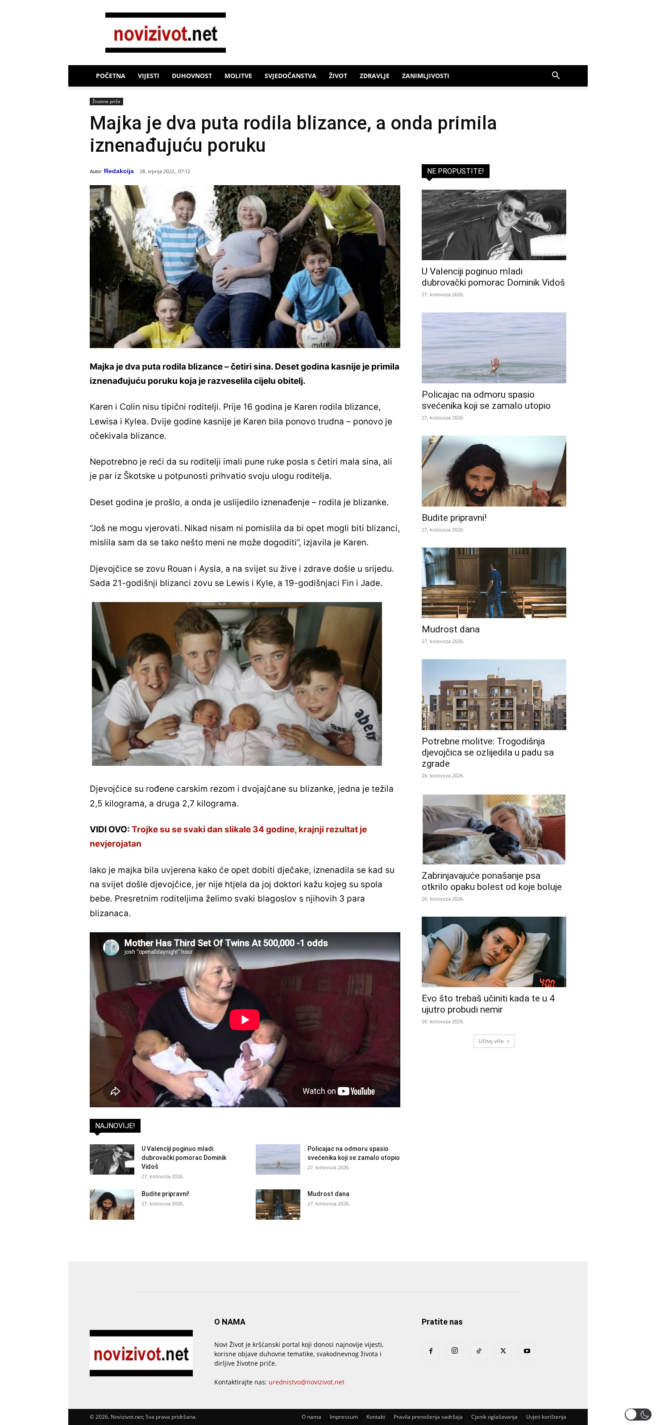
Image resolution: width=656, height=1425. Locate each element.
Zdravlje (375, 75)
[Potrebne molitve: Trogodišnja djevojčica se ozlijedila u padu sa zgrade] (494, 694)
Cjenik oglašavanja (494, 1417)
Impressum (344, 1417)
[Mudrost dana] (278, 1204)
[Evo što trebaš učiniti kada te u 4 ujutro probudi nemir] (494, 952)
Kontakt (375, 1417)
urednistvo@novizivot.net (307, 1382)
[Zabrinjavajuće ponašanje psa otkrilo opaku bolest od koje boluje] (494, 829)
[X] (503, 1351)
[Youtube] (527, 1351)
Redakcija (119, 171)
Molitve (238, 75)
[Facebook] (431, 1351)
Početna (110, 75)
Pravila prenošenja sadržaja (428, 1417)
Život (338, 75)
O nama (311, 1417)
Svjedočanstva (290, 75)
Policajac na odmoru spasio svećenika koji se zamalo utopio (486, 400)
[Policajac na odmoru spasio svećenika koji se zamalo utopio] (278, 1159)
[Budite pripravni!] (112, 1204)
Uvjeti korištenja (546, 1417)
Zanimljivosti (425, 75)
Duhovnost (192, 75)
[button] (555, 76)
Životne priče (106, 101)
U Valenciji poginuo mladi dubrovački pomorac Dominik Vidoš (183, 1157)
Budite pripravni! (165, 1193)
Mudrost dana (328, 1193)
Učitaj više (491, 1041)
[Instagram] (455, 1351)
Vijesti (148, 75)
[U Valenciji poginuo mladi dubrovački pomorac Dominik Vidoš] (112, 1159)
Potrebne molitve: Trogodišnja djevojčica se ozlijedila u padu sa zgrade (488, 752)
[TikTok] (479, 1351)
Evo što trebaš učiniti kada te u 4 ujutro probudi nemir (488, 1004)
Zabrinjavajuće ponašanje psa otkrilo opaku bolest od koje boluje (492, 881)
